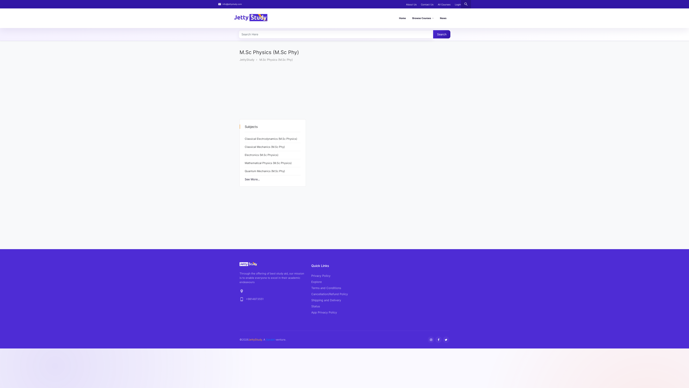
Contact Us (427, 4)
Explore (316, 282)
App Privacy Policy (324, 312)
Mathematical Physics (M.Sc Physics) (268, 163)
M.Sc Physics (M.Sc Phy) (276, 59)
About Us (411, 4)
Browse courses (421, 18)
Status (315, 306)
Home (402, 18)
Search (441, 34)
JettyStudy (247, 59)
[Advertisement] (273, 94)
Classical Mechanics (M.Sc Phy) (265, 147)
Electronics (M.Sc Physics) (261, 155)
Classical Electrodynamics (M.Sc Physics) (271, 138)
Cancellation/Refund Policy (329, 294)
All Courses (444, 4)
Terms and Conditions (326, 288)
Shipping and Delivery (326, 300)
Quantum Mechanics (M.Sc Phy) (265, 171)
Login (458, 4)
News (443, 18)
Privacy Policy (321, 276)
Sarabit (270, 339)
